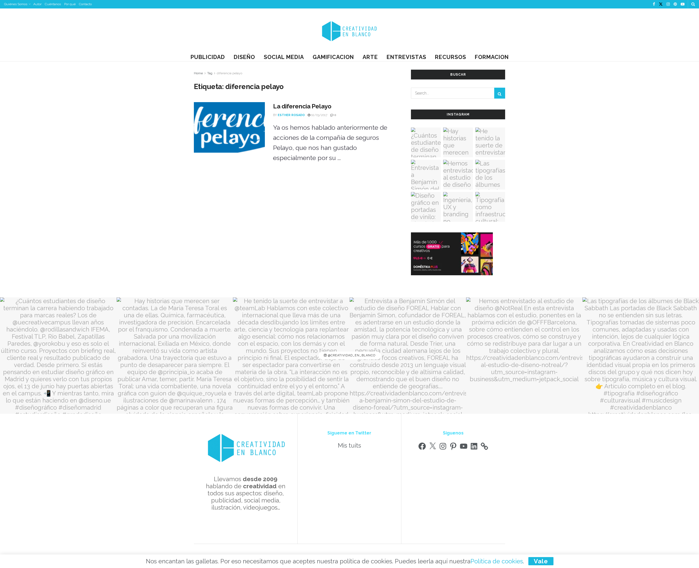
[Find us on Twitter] (661, 4)
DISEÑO (244, 57)
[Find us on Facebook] (654, 4)
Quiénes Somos (15, 4)
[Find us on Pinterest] (675, 4)
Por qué (70, 4)
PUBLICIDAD (208, 57)
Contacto (85, 4)
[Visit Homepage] (349, 30)
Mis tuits (349, 445)
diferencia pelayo (229, 73)
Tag (209, 73)
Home (198, 73)
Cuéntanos (53, 4)
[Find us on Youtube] (683, 4)
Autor (37, 4)
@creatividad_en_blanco (351, 355)
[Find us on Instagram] (668, 4)
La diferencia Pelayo (302, 106)
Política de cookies (496, 561)
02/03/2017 (318, 115)
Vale (541, 561)
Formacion (492, 57)
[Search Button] (693, 4)
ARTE (370, 57)
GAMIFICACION (333, 57)
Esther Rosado (291, 115)
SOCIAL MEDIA (284, 57)
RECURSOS (450, 57)
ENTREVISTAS (406, 57)
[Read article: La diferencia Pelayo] (229, 127)
